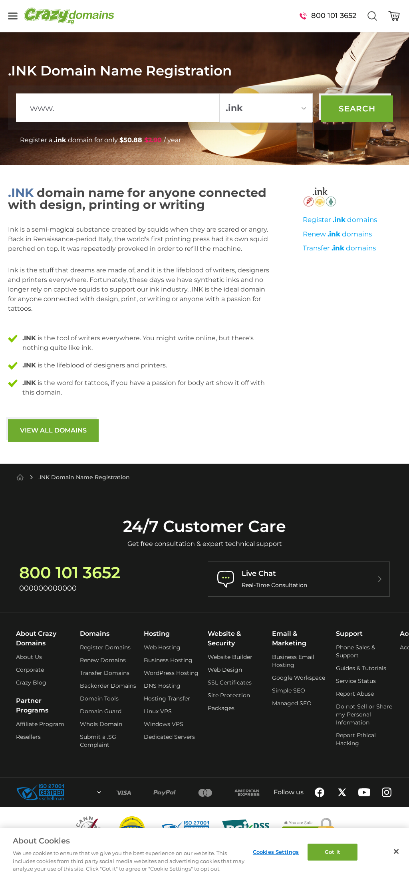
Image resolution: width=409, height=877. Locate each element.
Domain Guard (100, 711)
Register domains (340, 220)
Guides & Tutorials (361, 668)
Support (349, 633)
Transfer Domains (104, 673)
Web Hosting (162, 647)
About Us (29, 657)
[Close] (396, 851)
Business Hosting (168, 660)
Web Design (225, 669)
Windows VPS (163, 724)
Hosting (157, 633)
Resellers (28, 736)
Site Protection (229, 695)
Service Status (356, 681)
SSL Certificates (230, 682)
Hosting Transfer (167, 698)
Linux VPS (158, 711)
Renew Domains (103, 660)
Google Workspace (298, 677)
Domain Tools (99, 698)
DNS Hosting (162, 685)
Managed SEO (292, 703)
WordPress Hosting (171, 673)
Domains (94, 633)
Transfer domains (339, 248)
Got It (332, 852)
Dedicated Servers (169, 736)
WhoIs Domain (101, 724)
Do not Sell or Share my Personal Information (364, 714)
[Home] (20, 477)
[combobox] (77, 792)
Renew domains (337, 234)
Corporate (30, 669)
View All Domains (53, 430)
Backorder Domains (108, 685)
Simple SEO (288, 690)
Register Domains (105, 647)
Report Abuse (355, 693)
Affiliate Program (40, 724)
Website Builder (230, 657)
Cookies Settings (276, 852)
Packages (221, 708)
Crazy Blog (31, 682)
